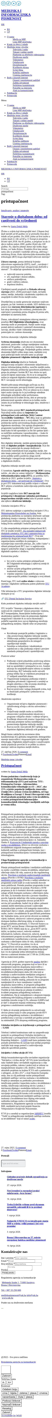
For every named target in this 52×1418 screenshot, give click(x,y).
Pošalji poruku (8, 1273)
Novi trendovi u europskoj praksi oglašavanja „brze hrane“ (23, 1191)
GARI (24, 1040)
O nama (10, 37)
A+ (9, 1382)
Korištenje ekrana (21, 67)
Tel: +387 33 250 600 (11, 1290)
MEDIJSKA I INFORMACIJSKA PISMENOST (16, 14)
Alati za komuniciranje (23, 90)
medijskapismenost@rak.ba (13, 1295)
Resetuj (6, 1408)
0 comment (23, 752)
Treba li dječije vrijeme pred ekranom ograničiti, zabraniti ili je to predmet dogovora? (25, 1207)
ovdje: (32, 1118)
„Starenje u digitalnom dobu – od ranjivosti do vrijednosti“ (22, 479)
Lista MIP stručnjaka (22, 42)
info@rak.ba (32, 1295)
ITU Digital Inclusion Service (18, 598)
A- (3, 1382)
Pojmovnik (12, 95)
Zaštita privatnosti (21, 83)
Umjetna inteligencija (22, 75)
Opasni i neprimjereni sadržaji (26, 80)
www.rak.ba (7, 1298)
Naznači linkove (11, 1404)
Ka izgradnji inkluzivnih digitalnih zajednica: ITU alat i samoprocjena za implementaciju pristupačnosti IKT (23, 533)
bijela (13, 1393)
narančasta (8, 1397)
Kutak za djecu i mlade (17, 44)
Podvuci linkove (11, 1400)
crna (4, 1393)
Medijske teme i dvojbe (17, 47)
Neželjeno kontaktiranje (23, 85)
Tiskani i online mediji (23, 52)
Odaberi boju (9, 1389)
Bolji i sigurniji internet (17, 77)
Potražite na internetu (22, 88)
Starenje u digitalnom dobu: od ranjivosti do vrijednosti (24, 218)
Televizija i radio (20, 49)
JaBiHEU (39, 1113)
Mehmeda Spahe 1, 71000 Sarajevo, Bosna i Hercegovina (18, 1283)
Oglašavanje (18, 62)
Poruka (4, 1270)
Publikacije (12, 93)
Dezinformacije (20, 65)
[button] (26, 100)
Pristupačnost (11, 765)
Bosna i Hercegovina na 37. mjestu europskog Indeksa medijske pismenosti (26, 1238)
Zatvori (6, 1375)
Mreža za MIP (19, 39)
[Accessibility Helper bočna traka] (6, 1370)
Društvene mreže (20, 57)
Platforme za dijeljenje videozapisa (28, 54)
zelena (23, 1393)
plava (33, 1393)
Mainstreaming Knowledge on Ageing (18, 513)
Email (4, 1261)
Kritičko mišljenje (21, 72)
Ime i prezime (8, 1258)
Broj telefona (8, 1264)
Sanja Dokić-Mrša (19, 226)
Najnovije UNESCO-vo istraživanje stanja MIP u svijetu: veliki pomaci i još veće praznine (27, 1223)
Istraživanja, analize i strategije (15, 210)
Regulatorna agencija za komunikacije (18, 1362)
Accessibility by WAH (11, 1415)
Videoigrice (18, 60)
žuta (20, 1397)
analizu (37, 962)
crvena (43, 1393)
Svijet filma (18, 70)
